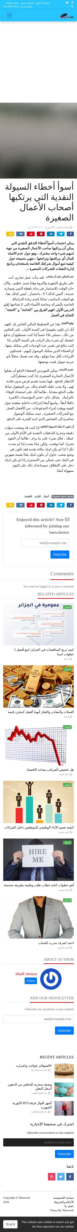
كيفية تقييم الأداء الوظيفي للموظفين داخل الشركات (39, 827)
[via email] (10, 234)
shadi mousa (26, 973)
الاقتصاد (28, 496)
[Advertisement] (38, 62)
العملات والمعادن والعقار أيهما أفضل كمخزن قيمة (41, 712)
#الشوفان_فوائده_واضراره (34, 1065)
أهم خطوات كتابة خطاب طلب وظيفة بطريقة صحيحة (39, 885)
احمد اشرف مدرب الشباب (56, 943)
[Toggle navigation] (9, 15)
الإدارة (38, 496)
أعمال (46, 496)
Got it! (10, 1224)
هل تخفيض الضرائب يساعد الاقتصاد (50, 769)
